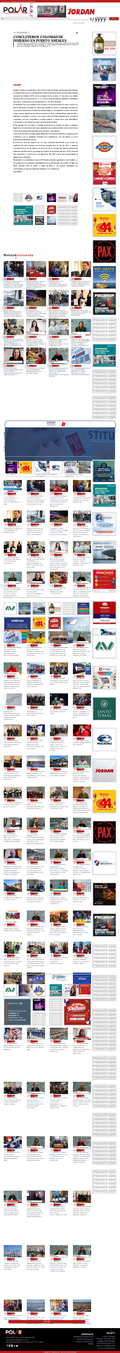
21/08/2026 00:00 (81, 738)
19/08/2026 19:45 (81, 1096)
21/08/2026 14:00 (12, 337)
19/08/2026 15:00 (35, 1259)
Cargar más (46, 1321)
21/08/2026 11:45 (57, 366)
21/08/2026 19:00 (57, 279)
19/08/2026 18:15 (35, 1205)
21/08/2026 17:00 (12, 308)
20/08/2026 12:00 (81, 893)
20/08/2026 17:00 (81, 800)
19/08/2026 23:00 (35, 1041)
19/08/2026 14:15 (81, 1259)
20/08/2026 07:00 (35, 955)
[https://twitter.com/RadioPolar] (32, 9)
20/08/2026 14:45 (58, 862)
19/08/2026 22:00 (58, 1041)
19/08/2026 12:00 (58, 1313)
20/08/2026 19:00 (35, 800)
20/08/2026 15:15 (12, 862)
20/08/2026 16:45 (12, 831)
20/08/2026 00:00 (12, 1041)
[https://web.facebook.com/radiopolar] (32, 7)
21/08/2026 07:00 (12, 707)
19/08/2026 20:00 (58, 1096)
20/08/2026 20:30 (81, 769)
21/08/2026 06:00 (35, 707)
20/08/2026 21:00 (58, 769)
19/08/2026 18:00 (58, 1205)
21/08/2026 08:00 (81, 676)
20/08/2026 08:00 (12, 955)
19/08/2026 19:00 (58, 1150)
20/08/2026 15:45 (81, 831)
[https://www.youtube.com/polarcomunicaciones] (32, 15)
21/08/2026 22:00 (13, 494)
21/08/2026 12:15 (12, 366)
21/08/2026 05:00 (58, 707)
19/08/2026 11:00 (81, 1313)
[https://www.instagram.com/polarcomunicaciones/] (32, 12)
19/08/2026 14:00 (12, 1313)
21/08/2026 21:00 (12, 279)
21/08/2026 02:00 (35, 738)
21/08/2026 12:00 (34, 366)
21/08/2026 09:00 (58, 676)
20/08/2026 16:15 (35, 831)
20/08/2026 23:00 (12, 769)
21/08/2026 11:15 (35, 645)
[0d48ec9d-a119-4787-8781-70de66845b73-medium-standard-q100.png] (15, 14)
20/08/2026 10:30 (35, 924)
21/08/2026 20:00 (34, 279)
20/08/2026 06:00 (58, 955)
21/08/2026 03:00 (12, 738)
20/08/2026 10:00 (58, 924)
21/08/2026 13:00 (57, 337)
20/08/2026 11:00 (12, 924)
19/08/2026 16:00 (12, 1259)
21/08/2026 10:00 (35, 676)
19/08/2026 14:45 (58, 1259)
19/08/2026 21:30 (81, 1041)
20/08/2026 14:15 (81, 862)
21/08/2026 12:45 (79, 337)
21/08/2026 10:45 (81, 645)
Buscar (114, 18)
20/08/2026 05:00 (81, 955)
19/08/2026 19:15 (35, 1150)
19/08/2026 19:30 (12, 1150)
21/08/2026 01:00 (58, 738)
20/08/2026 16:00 (58, 831)
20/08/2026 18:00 (58, 800)
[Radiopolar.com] (2, 18)
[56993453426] (32, 4)
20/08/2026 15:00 (35, 862)
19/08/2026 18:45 (81, 1150)
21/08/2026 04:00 (81, 707)
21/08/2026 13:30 (34, 337)
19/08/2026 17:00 (81, 1205)
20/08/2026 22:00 (35, 769)
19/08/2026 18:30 (12, 1205)
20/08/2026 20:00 (12, 800)
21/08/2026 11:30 (79, 366)
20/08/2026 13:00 (12, 893)
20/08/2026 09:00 (81, 924)
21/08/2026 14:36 (79, 308)
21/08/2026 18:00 (79, 279)
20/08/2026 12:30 (58, 893)
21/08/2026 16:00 (34, 308)
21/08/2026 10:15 (12, 676)
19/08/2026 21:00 (12, 1096)
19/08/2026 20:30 (35, 1096)
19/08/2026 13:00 (35, 1313)
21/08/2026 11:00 (58, 645)
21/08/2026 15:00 (57, 308)
